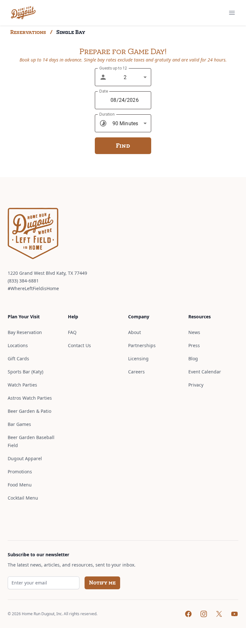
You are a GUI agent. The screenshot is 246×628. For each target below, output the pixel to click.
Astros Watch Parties (30, 398)
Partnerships (142, 345)
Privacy (195, 385)
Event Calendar (204, 372)
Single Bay (70, 32)
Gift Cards (18, 358)
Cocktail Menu (23, 498)
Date (103, 91)
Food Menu (20, 485)
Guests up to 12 (113, 68)
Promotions (20, 472)
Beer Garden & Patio (29, 411)
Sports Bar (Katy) (25, 372)
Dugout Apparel (25, 458)
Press (194, 345)
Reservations (28, 32)
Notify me (102, 583)
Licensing (138, 358)
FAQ (72, 332)
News (194, 332)
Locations (18, 345)
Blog (193, 358)
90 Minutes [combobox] (125, 123)
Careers (136, 372)
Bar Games (19, 424)
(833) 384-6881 (23, 281)
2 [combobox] (125, 77)
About (134, 332)
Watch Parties (22, 385)
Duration (106, 114)
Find (123, 145)
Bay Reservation (25, 332)
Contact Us (79, 345)
